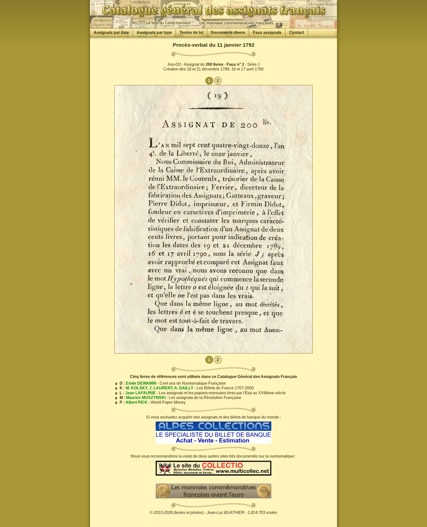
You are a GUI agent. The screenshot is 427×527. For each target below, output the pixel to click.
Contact (296, 32)
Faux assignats (267, 32)
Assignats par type (154, 32)
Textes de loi (191, 32)
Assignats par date (111, 32)
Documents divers (228, 32)
